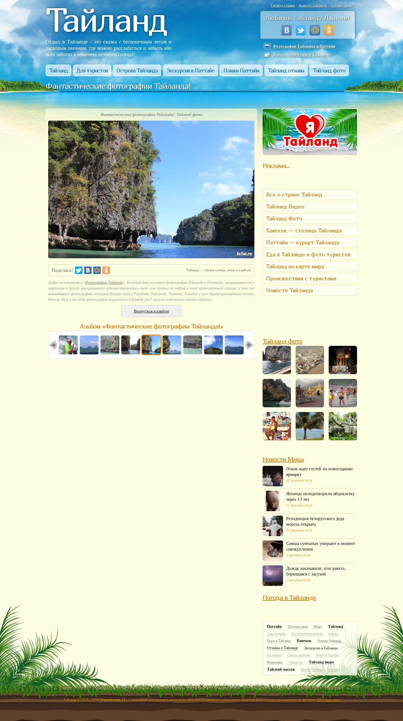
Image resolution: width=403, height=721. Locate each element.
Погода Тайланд (227, 687)
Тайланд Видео (285, 206)
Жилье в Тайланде (312, 669)
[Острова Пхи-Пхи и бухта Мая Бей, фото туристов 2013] (277, 393)
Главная (65, 687)
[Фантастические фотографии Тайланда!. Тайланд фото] (151, 256)
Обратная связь (328, 699)
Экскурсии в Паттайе (190, 70)
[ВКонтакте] (287, 30)
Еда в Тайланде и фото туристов (308, 254)
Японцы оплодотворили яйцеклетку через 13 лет (320, 499)
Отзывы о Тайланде (282, 648)
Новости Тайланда (313, 5)
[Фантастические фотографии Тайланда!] (343, 360)
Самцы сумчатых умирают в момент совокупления (320, 549)
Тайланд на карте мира (295, 266)
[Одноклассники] (329, 30)
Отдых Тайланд (137, 687)
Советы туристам (298, 655)
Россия (333, 669)
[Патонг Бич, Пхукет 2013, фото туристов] (310, 360)
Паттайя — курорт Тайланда (302, 242)
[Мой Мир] (315, 30)
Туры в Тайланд (279, 641)
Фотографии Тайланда (104, 282)
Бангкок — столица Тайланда (304, 230)
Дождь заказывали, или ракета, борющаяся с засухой (316, 573)
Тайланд (58, 70)
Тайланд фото (329, 70)
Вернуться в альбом (151, 311)
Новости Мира (283, 459)
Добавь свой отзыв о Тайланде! (302, 54)
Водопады (274, 662)
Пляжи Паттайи (241, 70)
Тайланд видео (342, 5)
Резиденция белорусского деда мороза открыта (315, 524)
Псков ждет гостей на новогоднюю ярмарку (319, 474)
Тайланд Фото (284, 218)
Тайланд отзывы (282, 5)
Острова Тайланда (137, 70)
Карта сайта (334, 687)
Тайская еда (295, 662)
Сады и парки (276, 633)
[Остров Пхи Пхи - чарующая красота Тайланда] (277, 360)
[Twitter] (301, 30)
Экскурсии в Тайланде (321, 648)
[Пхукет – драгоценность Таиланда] (310, 393)
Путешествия (298, 626)
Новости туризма (327, 655)
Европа (333, 633)
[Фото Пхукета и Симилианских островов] (343, 426)
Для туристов (92, 70)
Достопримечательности (307, 633)
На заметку (274, 655)
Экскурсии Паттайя (167, 687)
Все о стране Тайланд (294, 194)
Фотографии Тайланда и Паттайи (304, 46)
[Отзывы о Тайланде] (310, 153)
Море (318, 626)
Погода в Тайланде (289, 597)
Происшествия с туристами (301, 278)
